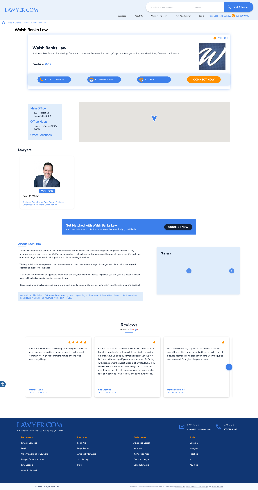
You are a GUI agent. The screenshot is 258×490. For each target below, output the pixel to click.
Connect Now (203, 79)
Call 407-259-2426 (54, 79)
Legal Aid (81, 443)
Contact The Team (159, 16)
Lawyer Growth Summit (32, 459)
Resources (121, 16)
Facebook (194, 454)
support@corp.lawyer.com (199, 429)
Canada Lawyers (141, 465)
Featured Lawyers (141, 459)
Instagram (194, 448)
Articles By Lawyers (86, 454)
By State (137, 448)
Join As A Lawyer (183, 16)
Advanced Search (141, 443)
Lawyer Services (29, 443)
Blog (79, 465)
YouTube (194, 465)
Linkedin (194, 443)
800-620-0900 (230, 429)
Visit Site (149, 79)
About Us (139, 16)
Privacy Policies (217, 487)
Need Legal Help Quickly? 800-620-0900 (229, 16)
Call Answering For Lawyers (34, 454)
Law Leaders (27, 465)
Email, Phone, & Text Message (197, 487)
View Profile (47, 191)
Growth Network (29, 470)
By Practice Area (141, 454)
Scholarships (83, 459)
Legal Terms (83, 448)
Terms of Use (180, 487)
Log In (201, 16)
